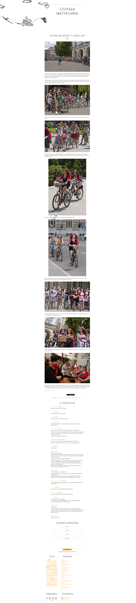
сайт (53, 581)
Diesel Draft (54, 406)
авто (54, 563)
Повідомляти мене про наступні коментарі (67, 551)
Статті (67, 4)
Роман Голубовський (56, 480)
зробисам (48, 574)
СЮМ (62, 572)
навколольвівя (50, 577)
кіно (52, 574)
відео (48, 568)
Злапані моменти (64, 586)
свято (55, 581)
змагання (54, 572)
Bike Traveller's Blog (65, 563)
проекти (53, 579)
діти (47, 570)
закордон (55, 570)
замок (47, 572)
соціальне (49, 582)
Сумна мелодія (64, 565)
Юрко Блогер (54, 492)
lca (61, 585)
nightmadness (53, 560)
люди (76, 397)
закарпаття (50, 570)
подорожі (56, 578)
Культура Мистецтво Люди (66, 580)
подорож (51, 578)
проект (48, 580)
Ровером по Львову (65, 570)
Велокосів (63, 574)
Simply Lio (63, 577)
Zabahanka (63, 559)
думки (55, 569)
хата (52, 4)
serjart (53, 487)
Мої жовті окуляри (64, 561)
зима (50, 572)
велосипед (66, 397)
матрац (51, 575)
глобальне (53, 568)
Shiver (52, 422)
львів (72, 397)
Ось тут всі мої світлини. (49, 390)
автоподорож (50, 564)
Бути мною (63, 571)
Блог (67, 39)
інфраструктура (53, 585)
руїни (47, 581)
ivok (52, 446)
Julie (52, 497)
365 (49, 560)
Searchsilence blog (65, 581)
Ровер (52, 563)
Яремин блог (63, 588)
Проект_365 (62, 4)
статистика (54, 582)
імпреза (59, 397)
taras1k (53, 411)
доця (50, 569)
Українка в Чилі (64, 568)
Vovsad (62, 562)
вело (55, 564)
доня (48, 569)
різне (50, 581)
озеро (56, 576)
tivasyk (62, 582)
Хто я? (76, 4)
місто (80, 397)
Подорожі (56, 4)
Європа (49, 561)
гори (56, 568)
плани (47, 578)
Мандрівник (54, 561)
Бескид (62, 566)
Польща (48, 563)
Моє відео (81, 4)
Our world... (63, 579)
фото (49, 584)
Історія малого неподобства (67, 584)
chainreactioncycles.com (66, 567)
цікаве (54, 584)
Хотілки (72, 4)
